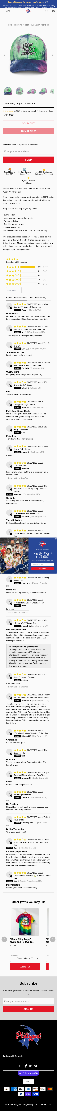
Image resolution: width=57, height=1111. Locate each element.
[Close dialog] (55, 539)
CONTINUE (42, 569)
